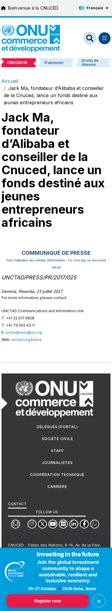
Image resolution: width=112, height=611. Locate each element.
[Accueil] (30, 38)
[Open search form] (90, 38)
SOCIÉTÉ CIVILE (57, 439)
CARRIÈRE (57, 486)
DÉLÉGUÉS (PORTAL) (57, 427)
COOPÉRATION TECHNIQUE (57, 474)
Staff (57, 450)
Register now (47, 600)
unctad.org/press (26, 339)
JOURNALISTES (57, 462)
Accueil (9, 81)
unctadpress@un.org (23, 332)
